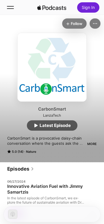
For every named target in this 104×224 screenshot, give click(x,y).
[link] (20, 169)
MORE (92, 144)
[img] (51, 7)
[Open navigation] (10, 7)
